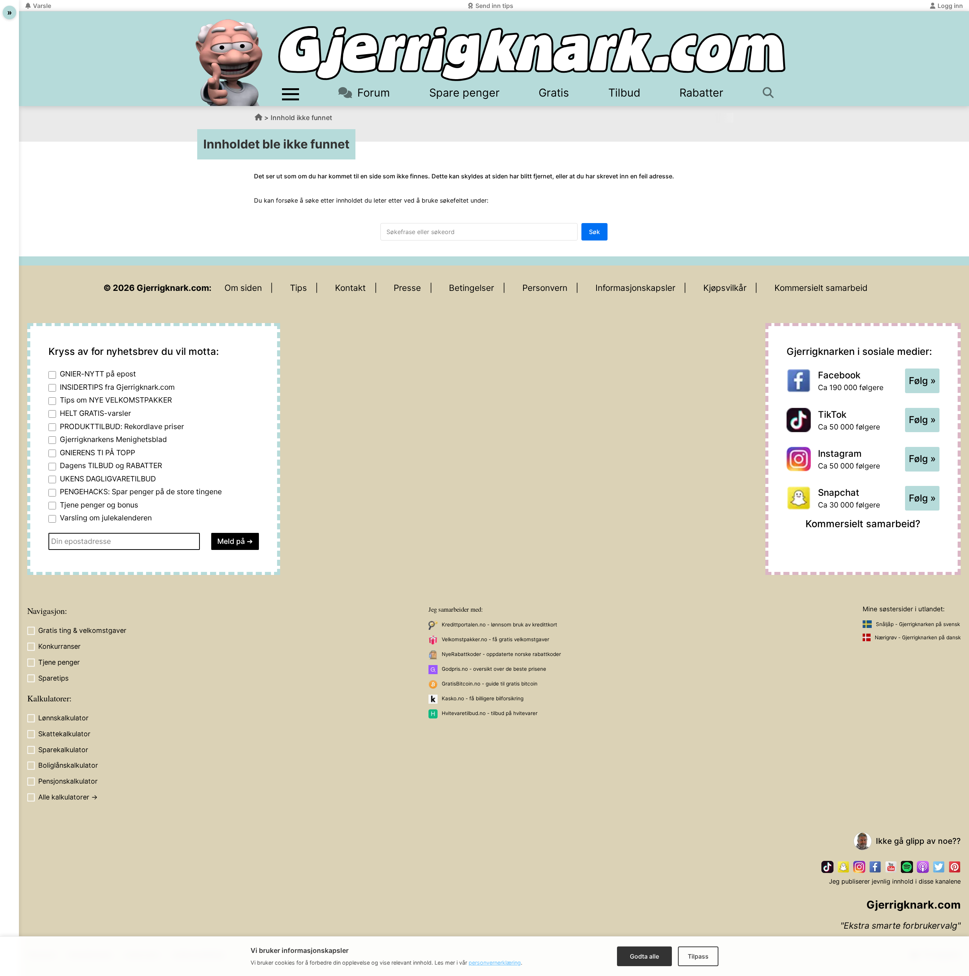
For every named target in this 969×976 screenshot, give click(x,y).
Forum (373, 92)
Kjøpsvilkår (724, 288)
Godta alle (644, 956)
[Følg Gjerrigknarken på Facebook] (875, 867)
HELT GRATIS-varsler (95, 413)
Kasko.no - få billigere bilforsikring (482, 698)
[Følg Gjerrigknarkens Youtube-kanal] (891, 867)
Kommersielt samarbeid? (862, 523)
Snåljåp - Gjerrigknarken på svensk (918, 624)
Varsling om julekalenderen (106, 517)
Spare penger (464, 92)
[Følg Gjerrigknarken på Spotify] (907, 867)
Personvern (544, 288)
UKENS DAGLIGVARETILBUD (108, 478)
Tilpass (698, 956)
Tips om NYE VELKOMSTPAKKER (116, 399)
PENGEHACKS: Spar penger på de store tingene (141, 491)
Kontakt (350, 288)
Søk (594, 232)
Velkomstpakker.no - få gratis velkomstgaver (495, 639)
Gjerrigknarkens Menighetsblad (113, 439)
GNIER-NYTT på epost (98, 373)
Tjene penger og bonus (99, 504)
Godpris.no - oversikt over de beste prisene (494, 669)
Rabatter (701, 92)
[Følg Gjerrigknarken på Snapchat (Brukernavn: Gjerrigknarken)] (843, 867)
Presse (407, 288)
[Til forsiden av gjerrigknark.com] (229, 62)
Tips (298, 288)
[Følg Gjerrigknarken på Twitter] (939, 867)
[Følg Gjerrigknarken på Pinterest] (955, 867)
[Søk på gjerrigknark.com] (772, 92)
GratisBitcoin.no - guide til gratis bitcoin (489, 684)
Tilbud (624, 92)
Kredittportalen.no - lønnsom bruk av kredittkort (499, 625)
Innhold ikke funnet (301, 118)
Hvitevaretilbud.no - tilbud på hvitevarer (489, 713)
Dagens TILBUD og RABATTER (111, 465)
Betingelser (471, 288)
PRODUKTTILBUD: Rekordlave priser (122, 426)
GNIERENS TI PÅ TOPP (97, 452)
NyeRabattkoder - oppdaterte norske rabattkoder (501, 654)
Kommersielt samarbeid (821, 288)
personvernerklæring (495, 962)
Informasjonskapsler (635, 288)
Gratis (554, 92)
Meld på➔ (235, 541)
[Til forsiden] (531, 53)
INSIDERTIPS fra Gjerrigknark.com (117, 387)
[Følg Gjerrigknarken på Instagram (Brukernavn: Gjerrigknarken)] (859, 867)
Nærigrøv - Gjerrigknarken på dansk (918, 637)
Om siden (243, 288)
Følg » (922, 380)
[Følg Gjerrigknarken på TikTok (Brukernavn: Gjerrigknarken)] (827, 867)
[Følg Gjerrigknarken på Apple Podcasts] (923, 867)
